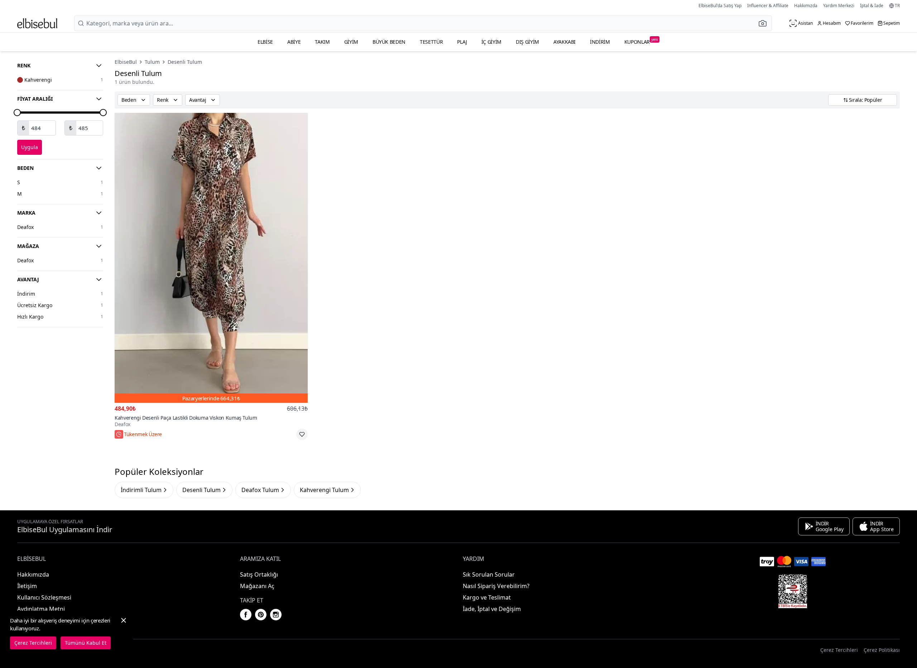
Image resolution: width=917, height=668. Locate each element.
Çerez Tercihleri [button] (839, 649)
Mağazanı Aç (257, 586)
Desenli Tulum (185, 61)
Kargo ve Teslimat (487, 597)
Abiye (294, 41)
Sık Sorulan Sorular (489, 574)
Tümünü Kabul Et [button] (85, 642)
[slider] (17, 112)
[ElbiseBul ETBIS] (792, 591)
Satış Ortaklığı (259, 574)
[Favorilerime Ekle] (302, 434)
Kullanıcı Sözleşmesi (44, 597)
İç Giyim (491, 41)
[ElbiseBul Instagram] (276, 614)
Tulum (152, 61)
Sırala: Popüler (865, 99)
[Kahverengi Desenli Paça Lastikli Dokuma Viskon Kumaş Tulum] (211, 258)
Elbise (265, 41)
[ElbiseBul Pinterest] (261, 614)
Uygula (29, 147)
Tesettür (431, 41)
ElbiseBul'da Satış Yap (719, 6)
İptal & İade (871, 6)
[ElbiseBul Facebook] (245, 614)
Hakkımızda (805, 6)
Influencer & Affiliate (767, 6)
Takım (322, 41)
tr (897, 6)
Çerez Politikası (882, 649)
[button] (764, 23)
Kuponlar (641, 41)
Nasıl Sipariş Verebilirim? (496, 586)
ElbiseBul (126, 61)
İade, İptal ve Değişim (492, 609)
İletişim (27, 586)
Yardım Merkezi (838, 6)
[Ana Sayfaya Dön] (37, 23)
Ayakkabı (564, 41)
